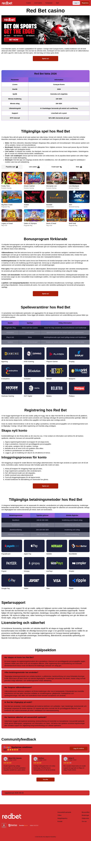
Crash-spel (55, 167)
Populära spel (10, 167)
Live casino (33, 167)
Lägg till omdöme (78, 748)
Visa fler (45, 779)
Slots (77, 167)
